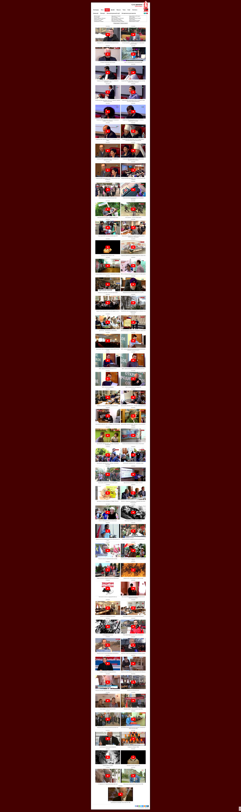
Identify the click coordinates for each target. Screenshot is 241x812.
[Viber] (137, 806)
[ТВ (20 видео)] (103, 17)
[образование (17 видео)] (103, 19)
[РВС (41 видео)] (103, 16)
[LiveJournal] (148, 806)
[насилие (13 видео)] (103, 20)
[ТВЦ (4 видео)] (138, 19)
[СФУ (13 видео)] (120, 17)
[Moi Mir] (146, 806)
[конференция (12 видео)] (103, 21)
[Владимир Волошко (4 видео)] (138, 18)
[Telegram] (135, 806)
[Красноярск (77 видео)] (120, 16)
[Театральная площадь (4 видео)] (120, 21)
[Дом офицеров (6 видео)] (120, 19)
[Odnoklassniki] (144, 806)
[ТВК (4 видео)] (138, 17)
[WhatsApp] (139, 806)
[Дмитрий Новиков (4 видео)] (138, 20)
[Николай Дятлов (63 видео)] (138, 16)
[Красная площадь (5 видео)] (120, 20)
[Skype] (141, 806)
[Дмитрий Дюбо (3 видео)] (138, 21)
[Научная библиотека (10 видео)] (120, 18)
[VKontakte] (142, 806)
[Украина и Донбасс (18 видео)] (103, 18)
